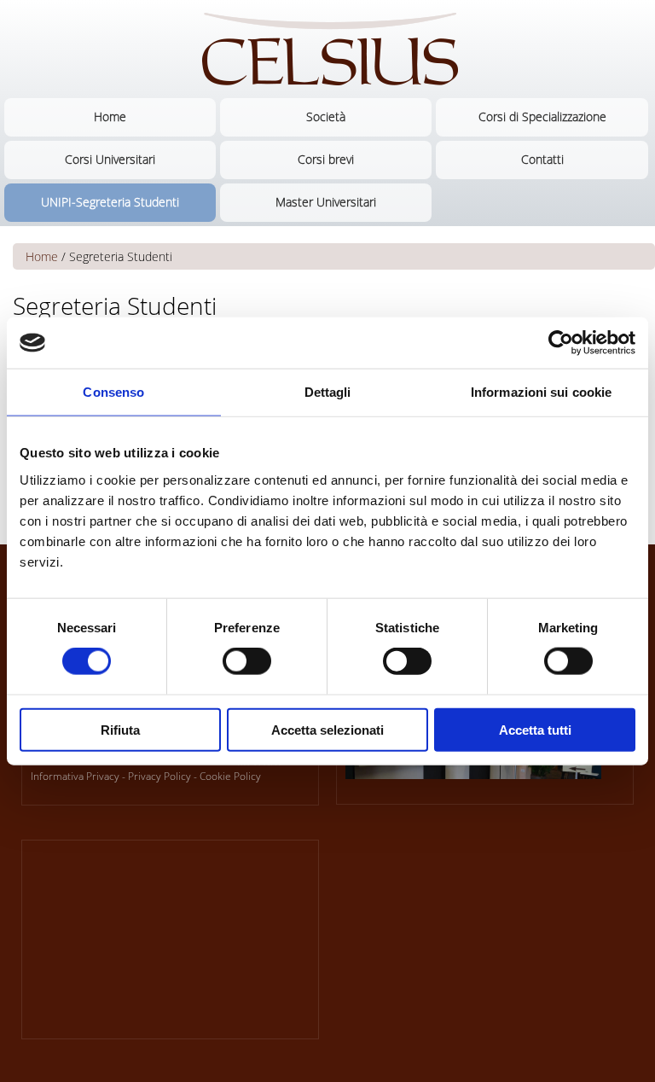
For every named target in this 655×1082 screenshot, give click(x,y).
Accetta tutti (535, 729)
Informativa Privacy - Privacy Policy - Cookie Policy (146, 776)
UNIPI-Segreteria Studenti (110, 202)
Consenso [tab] (113, 392)
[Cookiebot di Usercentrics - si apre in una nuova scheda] (560, 343)
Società (325, 116)
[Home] (327, 49)
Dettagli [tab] (327, 392)
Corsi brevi (326, 159)
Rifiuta (120, 729)
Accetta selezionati (327, 729)
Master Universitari (325, 202)
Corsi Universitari (110, 159)
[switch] (247, 661)
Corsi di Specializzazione (542, 116)
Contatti (542, 159)
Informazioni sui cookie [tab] (541, 392)
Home (110, 116)
